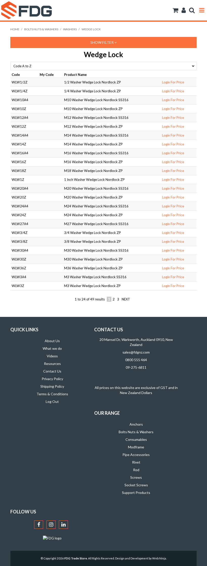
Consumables (136, 439)
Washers (70, 29)
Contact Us (52, 371)
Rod (136, 470)
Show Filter (102, 42)
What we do (52, 348)
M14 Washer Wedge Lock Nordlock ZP (93, 144)
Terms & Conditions (52, 394)
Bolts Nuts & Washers (41, 29)
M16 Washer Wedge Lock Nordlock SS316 (96, 153)
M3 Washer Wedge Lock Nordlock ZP (92, 286)
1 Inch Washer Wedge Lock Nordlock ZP (94, 180)
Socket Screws (136, 485)
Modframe (136, 447)
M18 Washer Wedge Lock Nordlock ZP (93, 171)
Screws (136, 477)
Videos (52, 356)
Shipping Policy (52, 386)
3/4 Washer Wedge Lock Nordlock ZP (92, 233)
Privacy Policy (52, 379)
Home (14, 29)
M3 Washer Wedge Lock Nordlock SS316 (95, 277)
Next (126, 299)
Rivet (136, 462)
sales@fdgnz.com (136, 352)
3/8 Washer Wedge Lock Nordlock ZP (92, 242)
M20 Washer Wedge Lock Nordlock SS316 (96, 188)
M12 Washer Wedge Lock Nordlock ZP (93, 126)
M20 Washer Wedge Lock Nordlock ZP (93, 197)
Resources (52, 363)
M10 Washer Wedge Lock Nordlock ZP (93, 109)
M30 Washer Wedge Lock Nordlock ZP (93, 259)
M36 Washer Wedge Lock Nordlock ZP (93, 268)
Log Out (52, 401)
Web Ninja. (159, 558)
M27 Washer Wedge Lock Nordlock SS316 (96, 224)
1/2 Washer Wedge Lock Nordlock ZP (92, 82)
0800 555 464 (136, 360)
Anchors (136, 424)
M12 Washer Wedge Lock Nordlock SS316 (96, 118)
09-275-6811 (136, 367)
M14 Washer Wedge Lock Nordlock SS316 (96, 135)
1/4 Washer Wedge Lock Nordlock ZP (92, 91)
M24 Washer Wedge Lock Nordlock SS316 (96, 206)
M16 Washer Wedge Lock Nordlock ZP (93, 162)
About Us (52, 341)
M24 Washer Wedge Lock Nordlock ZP (93, 215)
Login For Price (173, 82)
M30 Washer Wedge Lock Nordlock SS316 (96, 250)
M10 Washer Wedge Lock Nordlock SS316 (96, 100)
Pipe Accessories (136, 454)
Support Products (136, 492)
